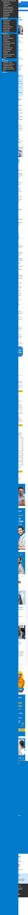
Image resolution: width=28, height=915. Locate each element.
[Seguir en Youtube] (19, 582)
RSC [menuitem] (4, 70)
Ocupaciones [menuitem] (7, 4)
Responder (18, 391)
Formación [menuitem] (5, 18)
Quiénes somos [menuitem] (7, 62)
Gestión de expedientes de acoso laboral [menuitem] (8, 48)
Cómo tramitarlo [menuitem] (8, 7)
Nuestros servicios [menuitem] (8, 64)
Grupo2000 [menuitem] (5, 60)
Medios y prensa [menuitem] (8, 67)
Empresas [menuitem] (5, 33)
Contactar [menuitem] (5, 72)
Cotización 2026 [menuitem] (8, 10)
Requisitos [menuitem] (6, 2)
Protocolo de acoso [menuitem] (9, 43)
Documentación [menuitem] (7, 12)
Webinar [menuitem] (5, 17)
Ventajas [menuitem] (5, 5)
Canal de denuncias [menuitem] (9, 54)
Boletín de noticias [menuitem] (8, 69)
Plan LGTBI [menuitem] (6, 44)
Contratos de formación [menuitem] (9, 0)
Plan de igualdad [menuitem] (8, 38)
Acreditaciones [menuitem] (7, 65)
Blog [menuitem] (3, 59)
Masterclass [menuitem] (6, 28)
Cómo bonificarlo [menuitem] (8, 9)
